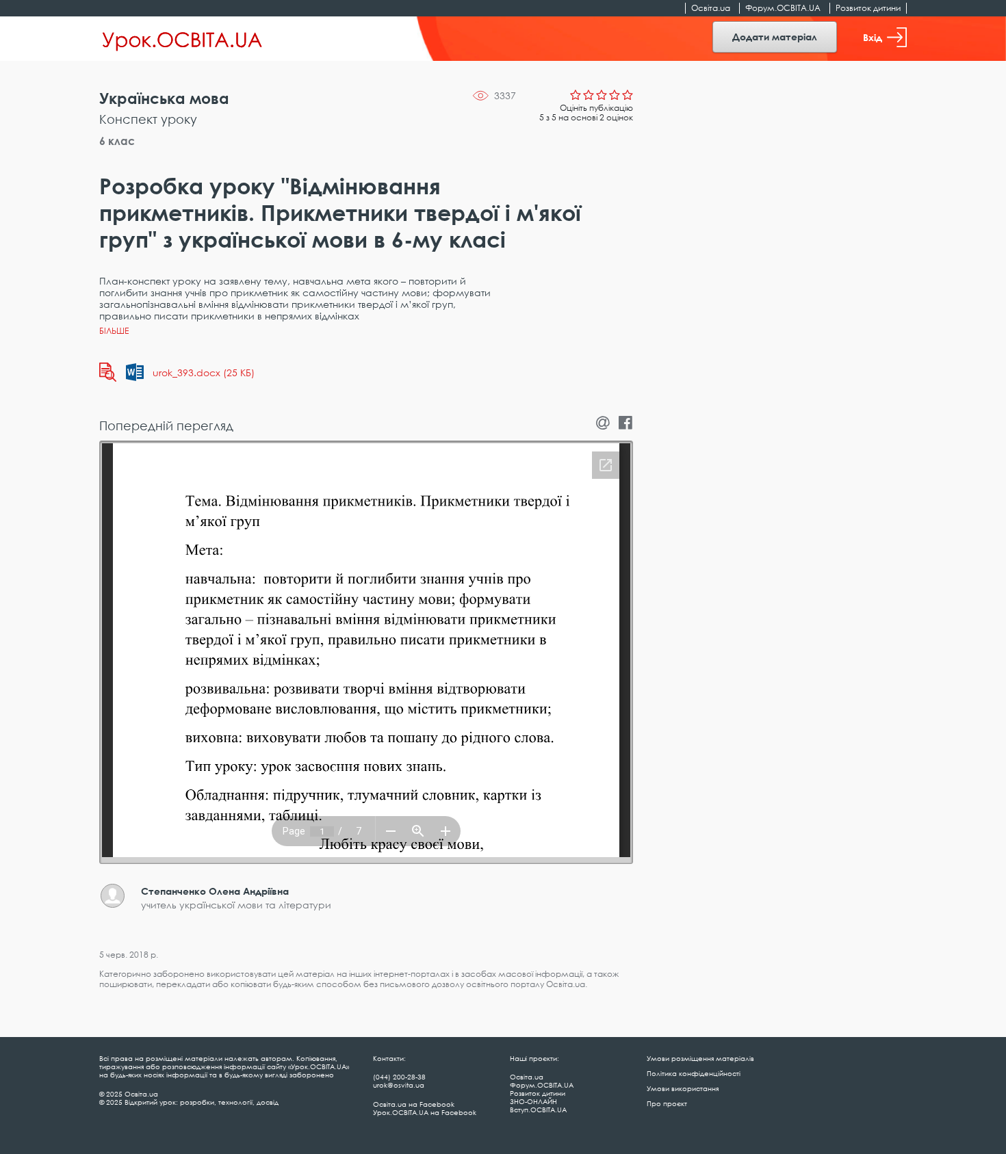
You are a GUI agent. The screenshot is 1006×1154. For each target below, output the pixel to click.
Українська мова (164, 98)
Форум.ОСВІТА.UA (783, 8)
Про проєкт (667, 1103)
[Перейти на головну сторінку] (182, 39)
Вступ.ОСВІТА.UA (538, 1109)
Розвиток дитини (868, 8)
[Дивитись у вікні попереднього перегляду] (107, 372)
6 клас (117, 141)
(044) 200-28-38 (399, 1077)
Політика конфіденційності (693, 1073)
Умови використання (683, 1088)
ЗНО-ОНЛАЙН (533, 1101)
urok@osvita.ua (398, 1085)
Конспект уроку (148, 119)
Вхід (872, 37)
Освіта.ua (710, 8)
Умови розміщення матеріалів (700, 1058)
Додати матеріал (774, 36)
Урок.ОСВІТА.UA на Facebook (424, 1112)
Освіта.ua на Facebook (413, 1104)
